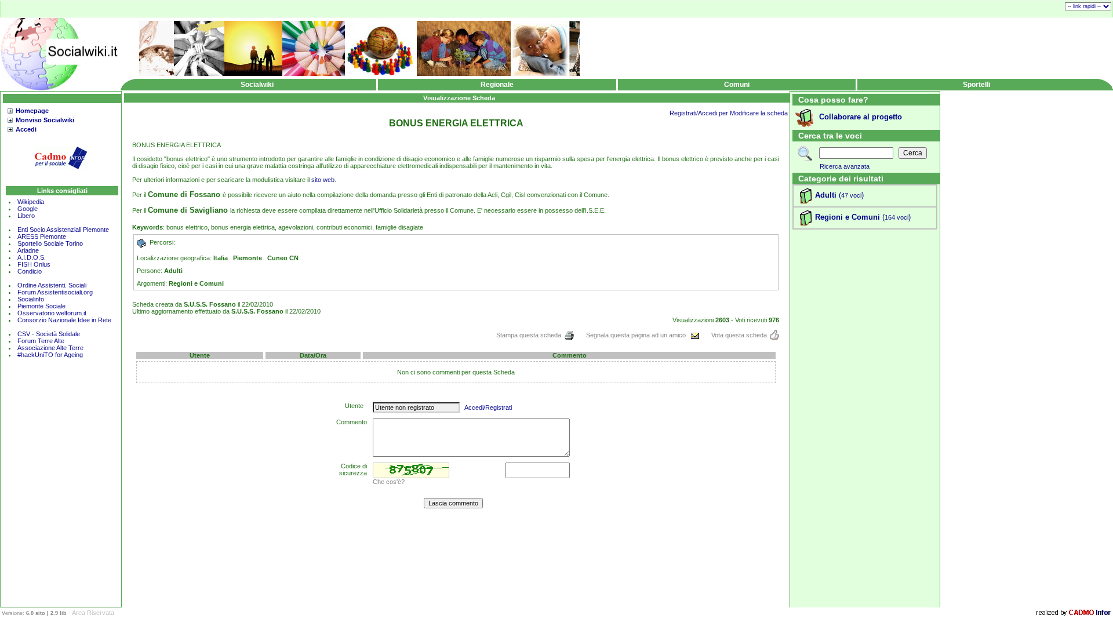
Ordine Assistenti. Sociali (51, 285)
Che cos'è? (389, 481)
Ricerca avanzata (845, 166)
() (850, 195)
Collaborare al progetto (860, 116)
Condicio (29, 271)
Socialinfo (30, 299)
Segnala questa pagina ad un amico (637, 335)
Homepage (32, 110)
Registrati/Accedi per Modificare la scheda (729, 113)
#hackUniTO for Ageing (50, 354)
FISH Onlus (33, 264)
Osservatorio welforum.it (51, 313)
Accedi (26, 129)
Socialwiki (257, 85)
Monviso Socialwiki (45, 120)
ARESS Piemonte (41, 236)
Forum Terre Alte (41, 340)
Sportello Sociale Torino (50, 243)
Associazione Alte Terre (50, 347)
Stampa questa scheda (528, 335)
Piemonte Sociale (41, 306)
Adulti (825, 195)
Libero (26, 215)
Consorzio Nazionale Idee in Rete (64, 319)
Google (27, 208)
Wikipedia (30, 201)
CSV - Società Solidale (48, 333)
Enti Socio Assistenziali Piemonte (63, 229)
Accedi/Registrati (488, 407)
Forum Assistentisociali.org (55, 292)
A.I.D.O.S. (31, 257)
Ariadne (28, 250)
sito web (322, 179)
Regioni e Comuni (847, 217)
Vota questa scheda (739, 335)
